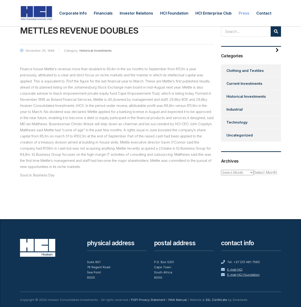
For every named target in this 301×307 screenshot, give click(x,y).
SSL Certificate (216, 300)
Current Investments (244, 83)
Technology (237, 122)
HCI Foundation (174, 13)
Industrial (234, 109)
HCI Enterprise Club (213, 13)
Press (244, 13)
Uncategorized (239, 135)
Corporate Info (73, 13)
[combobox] (265, 172)
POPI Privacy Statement (148, 300)
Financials (103, 13)
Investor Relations (136, 13)
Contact (263, 13)
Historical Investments (246, 96)
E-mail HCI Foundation (243, 274)
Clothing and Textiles (245, 70)
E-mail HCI (234, 269)
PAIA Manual (177, 300)
